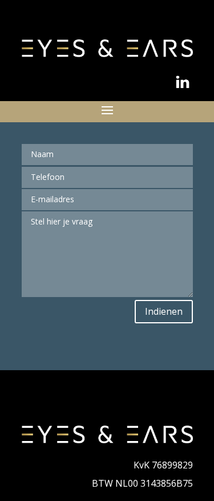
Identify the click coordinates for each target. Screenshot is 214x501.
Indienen (164, 311)
